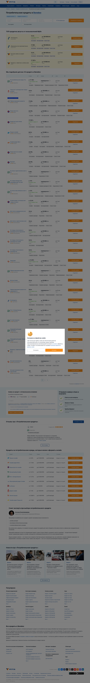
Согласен (54, 350)
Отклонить (36, 350)
